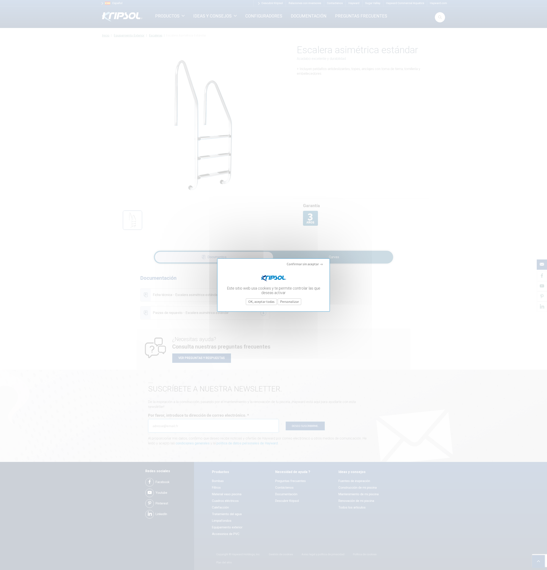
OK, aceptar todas (261, 301)
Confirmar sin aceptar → (305, 264)
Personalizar (289, 301)
